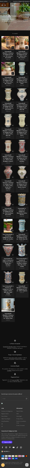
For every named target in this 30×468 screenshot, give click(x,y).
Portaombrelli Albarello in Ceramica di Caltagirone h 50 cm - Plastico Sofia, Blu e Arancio (22, 54)
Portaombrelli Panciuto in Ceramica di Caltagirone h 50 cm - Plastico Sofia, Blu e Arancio (8, 80)
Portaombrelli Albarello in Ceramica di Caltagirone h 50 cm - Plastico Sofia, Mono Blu (8, 132)
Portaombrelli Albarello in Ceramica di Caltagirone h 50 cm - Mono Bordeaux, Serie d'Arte (8, 211)
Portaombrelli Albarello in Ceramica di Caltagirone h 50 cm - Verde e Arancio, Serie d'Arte (8, 106)
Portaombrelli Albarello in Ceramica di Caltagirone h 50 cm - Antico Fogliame (22, 288)
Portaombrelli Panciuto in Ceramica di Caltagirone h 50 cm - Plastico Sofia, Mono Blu (22, 106)
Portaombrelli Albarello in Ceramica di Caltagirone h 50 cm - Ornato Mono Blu (22, 237)
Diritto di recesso (20, 425)
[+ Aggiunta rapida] (13, 47)
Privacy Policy (19, 418)
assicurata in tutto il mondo (15, 357)
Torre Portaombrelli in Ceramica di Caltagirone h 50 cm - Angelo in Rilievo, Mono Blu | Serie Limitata (8, 290)
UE (2, 426)
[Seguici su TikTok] (17, 447)
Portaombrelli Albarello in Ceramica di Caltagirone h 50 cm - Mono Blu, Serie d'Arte (22, 80)
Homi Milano (4, 416)
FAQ (17, 413)
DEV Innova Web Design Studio (15, 463)
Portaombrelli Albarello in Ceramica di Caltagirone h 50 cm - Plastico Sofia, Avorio (22, 132)
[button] (3, 465)
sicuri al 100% (15, 380)
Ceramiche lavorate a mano (9, 346)
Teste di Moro (19, 411)
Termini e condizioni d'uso (21, 422)
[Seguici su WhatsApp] (21, 447)
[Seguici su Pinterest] (10, 447)
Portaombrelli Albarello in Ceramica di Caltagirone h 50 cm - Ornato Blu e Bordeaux (22, 158)
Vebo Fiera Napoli (5, 418)
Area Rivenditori (5, 421)
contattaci (9, 370)
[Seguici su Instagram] (6, 447)
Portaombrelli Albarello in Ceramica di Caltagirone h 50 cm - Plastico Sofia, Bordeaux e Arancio (8, 158)
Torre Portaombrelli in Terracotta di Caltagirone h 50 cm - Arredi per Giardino (8, 237)
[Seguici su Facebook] (2, 447)
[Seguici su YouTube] (14, 447)
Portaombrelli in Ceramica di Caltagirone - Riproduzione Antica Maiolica (22, 211)
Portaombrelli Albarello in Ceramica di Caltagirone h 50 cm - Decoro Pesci (8, 316)
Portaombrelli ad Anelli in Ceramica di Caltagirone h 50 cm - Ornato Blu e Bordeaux (8, 262)
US (2, 424)
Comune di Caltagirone (7, 411)
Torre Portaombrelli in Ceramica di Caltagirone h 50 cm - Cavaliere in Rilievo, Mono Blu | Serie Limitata (22, 262)
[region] (15, 361)
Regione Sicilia (4, 413)
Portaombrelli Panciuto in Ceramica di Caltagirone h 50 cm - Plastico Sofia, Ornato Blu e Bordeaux (8, 184)
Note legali (19, 416)
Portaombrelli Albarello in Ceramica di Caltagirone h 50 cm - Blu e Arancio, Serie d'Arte (8, 54)
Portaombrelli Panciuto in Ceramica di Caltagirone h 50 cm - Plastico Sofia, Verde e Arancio (22, 184)
